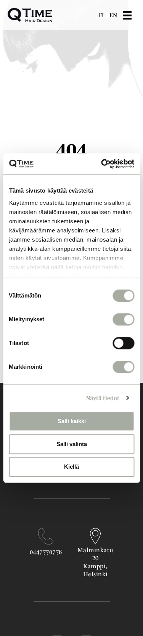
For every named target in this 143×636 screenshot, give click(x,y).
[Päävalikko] (133, 15)
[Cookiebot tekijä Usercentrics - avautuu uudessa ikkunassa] (101, 164)
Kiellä (71, 466)
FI (101, 14)
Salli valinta (71, 444)
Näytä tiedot (102, 398)
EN (113, 14)
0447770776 (46, 551)
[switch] (123, 319)
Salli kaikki (72, 421)
